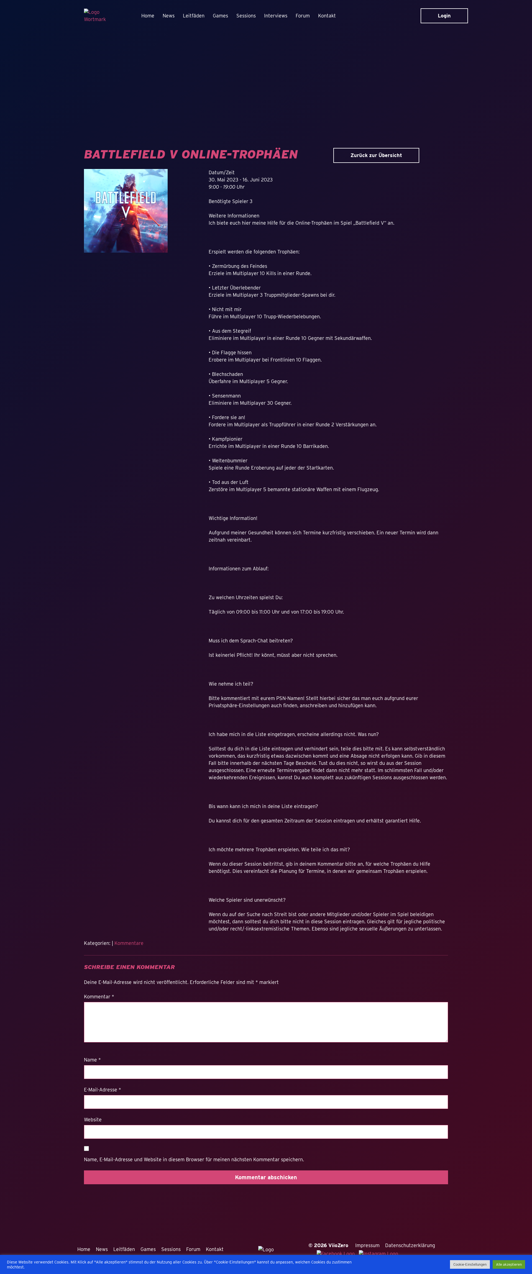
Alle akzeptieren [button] (509, 1264)
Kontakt (327, 16)
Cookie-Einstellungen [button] (470, 1264)
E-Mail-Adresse (102, 1090)
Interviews (275, 16)
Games (220, 16)
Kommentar (99, 996)
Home (147, 16)
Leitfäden (193, 16)
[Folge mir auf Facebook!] (338, 1253)
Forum (303, 16)
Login (444, 16)
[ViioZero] (97, 16)
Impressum (367, 1245)
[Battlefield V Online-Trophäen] (126, 213)
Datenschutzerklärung (410, 1245)
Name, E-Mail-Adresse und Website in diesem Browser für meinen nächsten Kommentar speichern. (194, 1159)
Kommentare (129, 943)
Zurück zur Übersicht (376, 155)
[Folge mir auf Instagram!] (380, 1253)
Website (93, 1119)
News (169, 16)
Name (92, 1060)
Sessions (246, 16)
